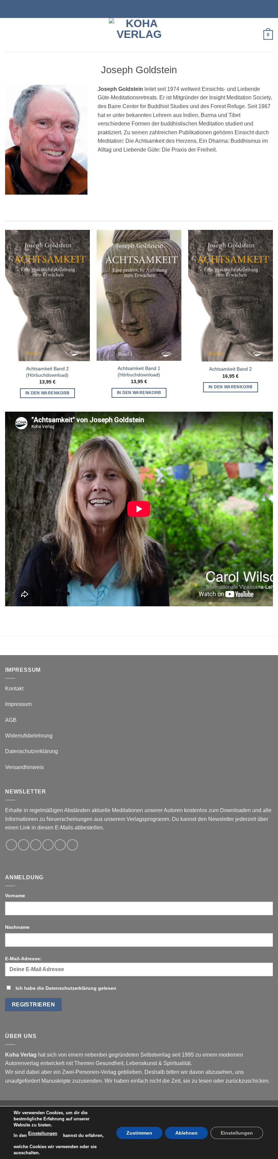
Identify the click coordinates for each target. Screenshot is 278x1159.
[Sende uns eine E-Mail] (48, 844)
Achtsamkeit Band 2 (230, 369)
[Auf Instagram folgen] (23, 844)
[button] (9, 34)
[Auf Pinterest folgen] (60, 844)
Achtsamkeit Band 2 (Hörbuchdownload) (47, 372)
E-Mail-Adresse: (23, 958)
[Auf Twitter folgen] (35, 844)
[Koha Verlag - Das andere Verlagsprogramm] (139, 35)
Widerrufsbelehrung (29, 736)
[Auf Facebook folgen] (11, 844)
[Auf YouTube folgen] (72, 844)
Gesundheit (109, 1063)
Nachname (17, 927)
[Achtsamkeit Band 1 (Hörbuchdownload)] (139, 295)
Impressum (18, 704)
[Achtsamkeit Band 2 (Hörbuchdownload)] (47, 295)
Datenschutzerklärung (31, 751)
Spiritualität (177, 1063)
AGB (11, 720)
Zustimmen (139, 1132)
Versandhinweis (24, 767)
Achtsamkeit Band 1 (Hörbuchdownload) (139, 371)
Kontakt (14, 688)
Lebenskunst (141, 1063)
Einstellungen (42, 1133)
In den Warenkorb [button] (47, 393)
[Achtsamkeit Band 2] (230, 295)
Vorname (15, 895)
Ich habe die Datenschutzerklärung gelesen (66, 988)
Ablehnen (186, 1132)
